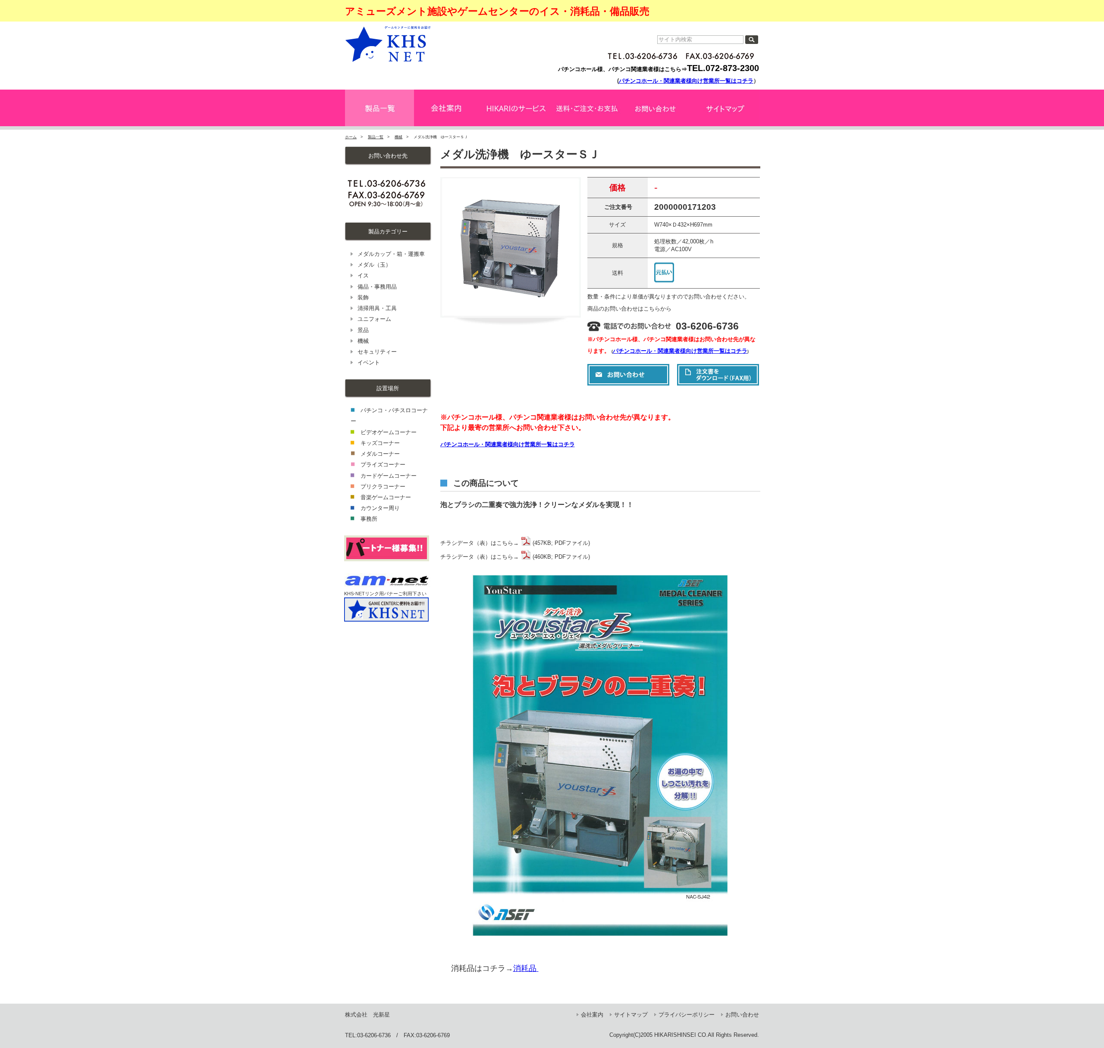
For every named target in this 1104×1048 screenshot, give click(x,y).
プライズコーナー (383, 464)
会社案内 (592, 1014)
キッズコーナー (380, 443)
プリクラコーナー (383, 486)
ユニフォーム (374, 319)
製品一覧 (375, 137)
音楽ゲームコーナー (386, 497)
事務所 (369, 519)
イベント (369, 362)
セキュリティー (377, 351)
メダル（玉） (374, 264)
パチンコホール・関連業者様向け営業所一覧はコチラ (686, 81)
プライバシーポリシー (687, 1014)
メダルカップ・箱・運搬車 (391, 254)
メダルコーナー (380, 454)
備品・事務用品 (377, 286)
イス (363, 275)
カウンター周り (380, 508)
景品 (363, 330)
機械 (398, 137)
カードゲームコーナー (389, 476)
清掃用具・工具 (377, 308)
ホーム (351, 137)
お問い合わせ (742, 1014)
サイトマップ (631, 1014)
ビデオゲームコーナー (389, 432)
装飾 (363, 297)
